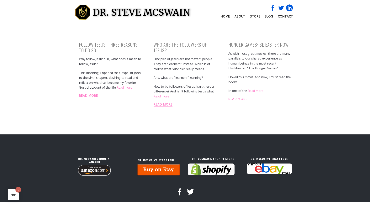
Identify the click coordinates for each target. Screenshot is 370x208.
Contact (285, 16)
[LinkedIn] (289, 7)
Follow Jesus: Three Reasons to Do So (108, 47)
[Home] (82, 12)
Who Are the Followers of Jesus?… (180, 47)
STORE (255, 16)
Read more (124, 87)
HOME (225, 16)
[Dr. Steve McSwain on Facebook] (272, 7)
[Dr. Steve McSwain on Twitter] (281, 7)
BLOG (269, 16)
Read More (88, 95)
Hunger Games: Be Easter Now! (259, 44)
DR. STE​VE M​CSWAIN (141, 12)
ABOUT (240, 16)
